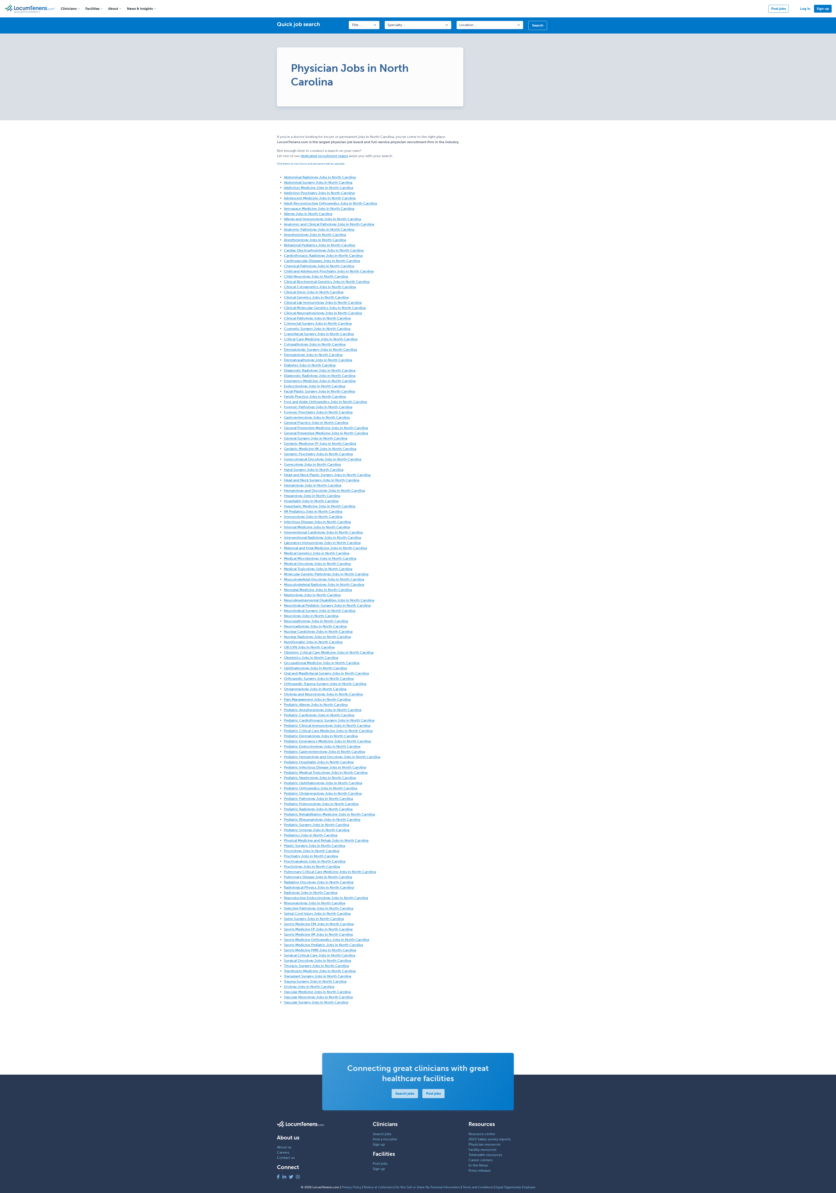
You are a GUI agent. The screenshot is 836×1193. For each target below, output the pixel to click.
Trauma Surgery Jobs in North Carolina (315, 981)
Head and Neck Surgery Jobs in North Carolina (321, 480)
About (113, 9)
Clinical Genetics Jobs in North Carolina (316, 297)
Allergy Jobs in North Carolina (308, 214)
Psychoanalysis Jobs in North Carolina (314, 861)
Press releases (480, 1170)
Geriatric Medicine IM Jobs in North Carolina (320, 449)
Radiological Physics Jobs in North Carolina (319, 887)
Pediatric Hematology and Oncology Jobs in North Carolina (332, 757)
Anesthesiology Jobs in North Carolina (315, 235)
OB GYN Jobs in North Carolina (309, 647)
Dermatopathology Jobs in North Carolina (318, 360)
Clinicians (69, 9)
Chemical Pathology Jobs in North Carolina (319, 266)
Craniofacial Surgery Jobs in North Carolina (319, 334)
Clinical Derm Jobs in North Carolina (313, 292)
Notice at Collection (378, 1187)
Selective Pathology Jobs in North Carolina (318, 908)
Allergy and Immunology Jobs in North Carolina (322, 219)
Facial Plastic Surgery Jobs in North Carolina (319, 391)
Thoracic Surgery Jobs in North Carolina (316, 966)
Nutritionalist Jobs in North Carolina (313, 642)
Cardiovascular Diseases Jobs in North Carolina (322, 261)
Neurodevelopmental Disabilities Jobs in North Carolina (329, 600)
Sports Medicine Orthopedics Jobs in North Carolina (326, 940)
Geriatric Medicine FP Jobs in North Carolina (320, 443)
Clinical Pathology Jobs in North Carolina (317, 318)
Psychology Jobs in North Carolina (312, 866)
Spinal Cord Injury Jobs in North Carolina (317, 913)
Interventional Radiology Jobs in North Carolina (322, 537)
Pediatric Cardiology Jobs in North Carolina (319, 715)
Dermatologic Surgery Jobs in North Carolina (320, 349)
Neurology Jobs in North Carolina (311, 616)
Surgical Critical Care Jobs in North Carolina (319, 955)
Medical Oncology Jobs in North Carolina (317, 564)
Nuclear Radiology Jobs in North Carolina (317, 637)
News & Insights (140, 9)
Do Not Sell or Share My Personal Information (427, 1187)
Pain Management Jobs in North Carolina (317, 699)
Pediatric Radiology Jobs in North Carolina (318, 809)
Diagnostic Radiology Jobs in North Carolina (319, 370)
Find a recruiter (385, 1139)
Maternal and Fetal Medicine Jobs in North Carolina (325, 548)
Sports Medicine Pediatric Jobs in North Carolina (323, 945)
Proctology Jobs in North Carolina (311, 851)
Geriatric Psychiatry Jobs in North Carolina (318, 454)
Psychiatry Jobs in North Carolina (311, 856)
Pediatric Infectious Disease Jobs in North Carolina (325, 767)
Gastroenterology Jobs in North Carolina (317, 417)
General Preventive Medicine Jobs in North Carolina (326, 428)
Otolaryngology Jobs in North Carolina (315, 689)
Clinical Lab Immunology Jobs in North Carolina (323, 302)
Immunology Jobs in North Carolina (313, 517)
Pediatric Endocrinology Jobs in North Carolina (322, 746)
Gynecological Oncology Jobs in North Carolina (322, 459)
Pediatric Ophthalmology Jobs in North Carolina (323, 783)
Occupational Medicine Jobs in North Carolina (321, 663)
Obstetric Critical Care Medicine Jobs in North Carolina (328, 652)
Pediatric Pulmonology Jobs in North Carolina (321, 804)
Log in (805, 9)
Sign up (823, 9)
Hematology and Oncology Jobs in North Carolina (324, 490)
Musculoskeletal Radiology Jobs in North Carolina (324, 584)
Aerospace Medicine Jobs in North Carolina (319, 208)
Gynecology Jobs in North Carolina (312, 464)
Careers (283, 1152)
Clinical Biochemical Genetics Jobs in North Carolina (326, 282)
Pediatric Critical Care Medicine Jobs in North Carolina (328, 731)
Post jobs (778, 9)
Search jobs (404, 1093)
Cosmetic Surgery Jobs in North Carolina (317, 329)
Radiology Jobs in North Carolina (310, 893)
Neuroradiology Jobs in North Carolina (315, 626)
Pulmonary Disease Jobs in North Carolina (318, 877)
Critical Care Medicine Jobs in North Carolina (320, 339)
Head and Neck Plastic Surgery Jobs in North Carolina (327, 475)
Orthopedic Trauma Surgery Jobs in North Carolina (325, 684)
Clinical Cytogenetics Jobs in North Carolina (320, 287)
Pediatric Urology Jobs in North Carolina (316, 830)
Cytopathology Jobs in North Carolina (315, 344)
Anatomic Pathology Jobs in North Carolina (319, 229)
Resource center (482, 1134)
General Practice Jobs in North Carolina (316, 423)
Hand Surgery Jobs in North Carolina (313, 470)
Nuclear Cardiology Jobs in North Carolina (318, 631)
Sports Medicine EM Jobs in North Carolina (319, 924)
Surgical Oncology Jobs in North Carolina (317, 960)
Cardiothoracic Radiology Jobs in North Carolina (323, 255)
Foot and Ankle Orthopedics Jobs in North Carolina (325, 402)
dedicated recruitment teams (324, 156)
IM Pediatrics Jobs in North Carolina (313, 511)
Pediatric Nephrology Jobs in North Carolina (320, 778)
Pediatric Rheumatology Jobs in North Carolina (322, 819)
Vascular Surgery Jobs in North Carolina (316, 1002)
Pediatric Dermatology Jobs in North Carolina (321, 736)
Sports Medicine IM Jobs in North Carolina (318, 934)
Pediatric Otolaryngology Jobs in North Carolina (323, 793)
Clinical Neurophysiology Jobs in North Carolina (323, 313)
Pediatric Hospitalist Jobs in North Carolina (319, 762)
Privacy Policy (351, 1187)
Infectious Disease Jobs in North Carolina (317, 522)
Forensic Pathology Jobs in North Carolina (318, 407)
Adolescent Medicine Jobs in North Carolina (320, 198)
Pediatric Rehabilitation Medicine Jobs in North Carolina (329, 814)
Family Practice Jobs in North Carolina (315, 396)
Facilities (92, 9)
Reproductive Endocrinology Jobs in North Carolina (326, 898)
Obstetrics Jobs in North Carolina (311, 658)
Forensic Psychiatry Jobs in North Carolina (318, 412)
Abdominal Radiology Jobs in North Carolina (320, 177)
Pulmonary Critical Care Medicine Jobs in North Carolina (330, 872)
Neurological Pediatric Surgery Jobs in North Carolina (327, 605)
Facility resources (482, 1150)
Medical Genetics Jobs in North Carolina (316, 553)
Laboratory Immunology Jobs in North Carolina (322, 543)
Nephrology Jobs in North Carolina (312, 595)
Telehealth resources (485, 1155)
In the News (478, 1165)
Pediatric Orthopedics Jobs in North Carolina (320, 788)
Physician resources (485, 1144)
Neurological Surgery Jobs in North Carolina (319, 611)
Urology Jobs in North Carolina (309, 987)
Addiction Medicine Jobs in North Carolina (318, 188)
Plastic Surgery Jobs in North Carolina (314, 846)
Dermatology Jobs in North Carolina (313, 355)
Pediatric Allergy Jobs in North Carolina (315, 705)
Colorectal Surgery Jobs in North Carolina (318, 323)
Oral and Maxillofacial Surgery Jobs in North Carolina (326, 673)
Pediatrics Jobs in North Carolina (310, 835)
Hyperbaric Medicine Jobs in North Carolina (319, 506)
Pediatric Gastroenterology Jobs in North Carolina (324, 752)
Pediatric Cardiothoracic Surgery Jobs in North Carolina (329, 720)
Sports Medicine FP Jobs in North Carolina (318, 929)
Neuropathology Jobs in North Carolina (316, 621)
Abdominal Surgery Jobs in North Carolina (318, 182)
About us (284, 1147)
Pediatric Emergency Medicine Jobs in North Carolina (327, 741)
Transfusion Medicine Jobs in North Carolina (320, 971)
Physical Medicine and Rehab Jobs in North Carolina (326, 840)
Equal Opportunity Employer (515, 1187)
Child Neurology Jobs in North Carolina (316, 276)
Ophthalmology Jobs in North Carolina (315, 668)
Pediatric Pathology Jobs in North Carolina (318, 799)
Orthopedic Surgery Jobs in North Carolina (319, 678)
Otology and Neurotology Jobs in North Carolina (323, 694)
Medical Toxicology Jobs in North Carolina (318, 569)
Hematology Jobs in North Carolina (312, 485)
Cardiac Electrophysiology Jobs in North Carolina (324, 250)
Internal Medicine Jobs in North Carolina (317, 527)
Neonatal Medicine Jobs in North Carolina (318, 590)
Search (537, 25)
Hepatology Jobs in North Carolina (312, 496)
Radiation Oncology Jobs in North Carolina (318, 882)
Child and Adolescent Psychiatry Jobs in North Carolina (329, 271)
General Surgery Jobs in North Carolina (315, 438)
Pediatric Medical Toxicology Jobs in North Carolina (325, 772)
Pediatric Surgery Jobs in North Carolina (316, 825)
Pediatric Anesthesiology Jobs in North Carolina (322, 710)
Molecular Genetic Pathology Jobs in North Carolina (326, 574)
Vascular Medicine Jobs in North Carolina (317, 992)
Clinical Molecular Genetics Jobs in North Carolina (325, 308)
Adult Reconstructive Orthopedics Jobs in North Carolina (330, 203)
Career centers (480, 1160)
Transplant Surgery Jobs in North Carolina (317, 976)
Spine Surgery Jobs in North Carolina (314, 919)
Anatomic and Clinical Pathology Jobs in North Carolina (329, 224)
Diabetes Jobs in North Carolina (309, 365)
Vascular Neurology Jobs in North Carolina (318, 997)
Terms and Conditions (478, 1187)
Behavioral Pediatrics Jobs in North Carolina (319, 245)
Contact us (286, 1158)
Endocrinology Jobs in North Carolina (314, 386)
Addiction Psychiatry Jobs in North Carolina (319, 193)
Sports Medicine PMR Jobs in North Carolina (320, 950)
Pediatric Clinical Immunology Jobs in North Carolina (327, 725)
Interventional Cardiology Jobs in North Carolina (323, 532)
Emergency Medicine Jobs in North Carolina (320, 381)
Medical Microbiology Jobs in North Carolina (320, 558)
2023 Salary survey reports (490, 1139)
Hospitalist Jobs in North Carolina (311, 501)
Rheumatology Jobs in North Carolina (314, 903)
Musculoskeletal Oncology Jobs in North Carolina (324, 579)
